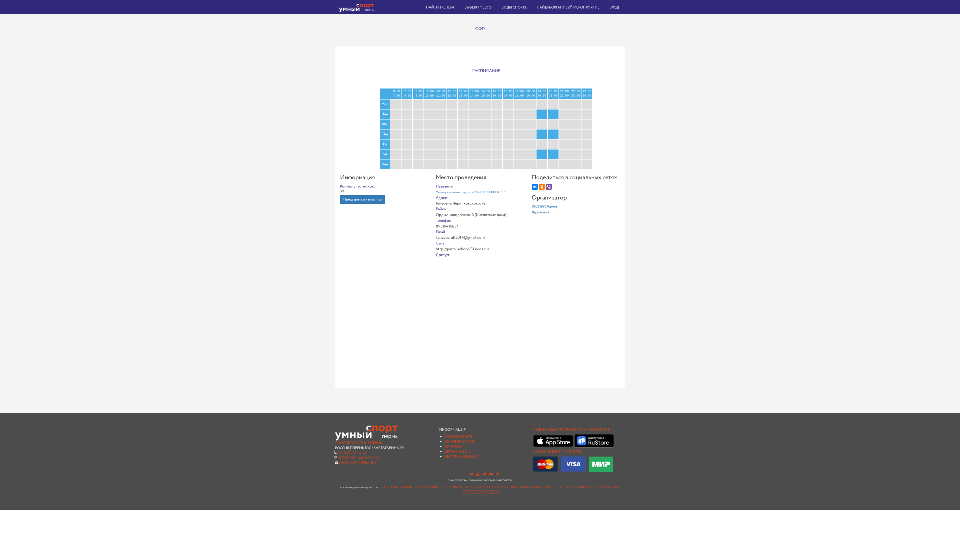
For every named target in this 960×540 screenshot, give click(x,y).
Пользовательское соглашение (480, 493)
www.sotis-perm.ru (357, 463)
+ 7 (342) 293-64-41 (351, 453)
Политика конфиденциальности (480, 491)
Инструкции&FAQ (461, 456)
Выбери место (478, 7)
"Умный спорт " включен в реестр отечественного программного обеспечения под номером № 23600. (521, 487)
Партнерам (455, 446)
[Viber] (549, 187)
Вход (614, 7)
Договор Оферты (460, 441)
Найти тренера (440, 7)
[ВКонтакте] (535, 187)
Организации (457, 451)
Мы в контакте (458, 436)
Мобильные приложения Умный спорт (571, 429)
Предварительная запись (362, 199)
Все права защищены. (401, 487)
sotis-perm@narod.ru (359, 458)
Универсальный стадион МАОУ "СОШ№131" (470, 192)
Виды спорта (514, 7)
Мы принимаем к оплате (557, 451)
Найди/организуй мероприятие (568, 7)
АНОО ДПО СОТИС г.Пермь (358, 443)
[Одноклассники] (542, 187)
